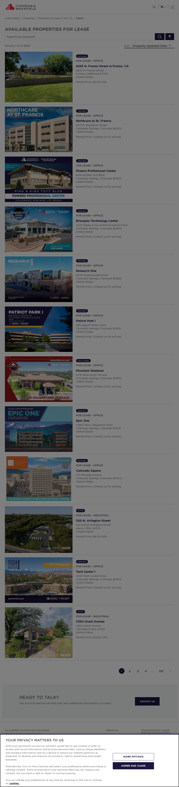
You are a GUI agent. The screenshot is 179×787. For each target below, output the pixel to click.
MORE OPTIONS (133, 756)
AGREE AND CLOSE (133, 765)
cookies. (14, 783)
